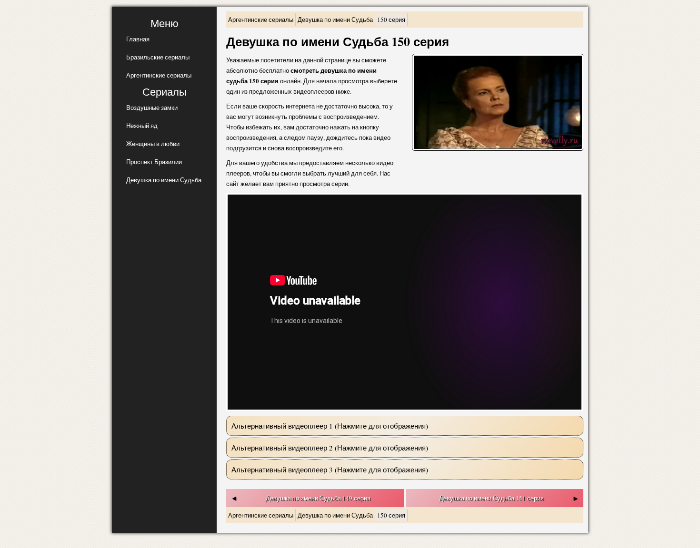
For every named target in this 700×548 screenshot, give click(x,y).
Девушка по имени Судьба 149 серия (318, 498)
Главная (138, 39)
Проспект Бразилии (154, 161)
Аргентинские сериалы (158, 75)
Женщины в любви (153, 143)
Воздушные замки (152, 107)
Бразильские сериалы (158, 57)
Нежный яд (142, 125)
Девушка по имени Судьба (163, 180)
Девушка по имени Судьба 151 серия (491, 498)
